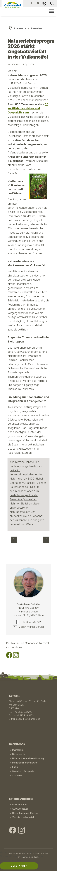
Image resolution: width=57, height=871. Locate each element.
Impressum (17, 750)
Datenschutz (18, 754)
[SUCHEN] (52, 3)
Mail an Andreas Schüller (31, 626)
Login (15, 767)
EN (37, 3)
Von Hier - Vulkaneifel (23, 817)
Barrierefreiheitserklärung (24, 762)
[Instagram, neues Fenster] (16, 657)
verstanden (19, 865)
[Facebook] (9, 657)
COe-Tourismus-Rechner (25, 813)
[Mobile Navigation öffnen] (51, 11)
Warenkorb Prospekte (23, 771)
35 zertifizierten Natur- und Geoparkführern (28, 108)
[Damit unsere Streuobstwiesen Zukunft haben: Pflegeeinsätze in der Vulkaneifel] (46, 540)
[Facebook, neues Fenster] (12, 830)
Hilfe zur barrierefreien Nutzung (28, 758)
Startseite (20, 28)
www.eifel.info (19, 804)
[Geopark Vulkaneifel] (12, 5)
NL (31, 3)
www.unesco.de (20, 808)
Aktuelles (36, 28)
